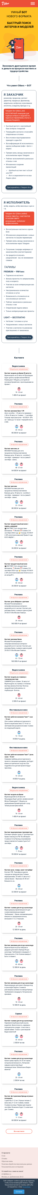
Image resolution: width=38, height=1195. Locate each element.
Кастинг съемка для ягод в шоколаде (19, 907)
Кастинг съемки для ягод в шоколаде (19, 1021)
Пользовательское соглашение (12, 1167)
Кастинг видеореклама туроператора (18, 832)
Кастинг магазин (11, 486)
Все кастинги (19, 1131)
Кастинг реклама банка (13, 639)
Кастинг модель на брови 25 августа (18, 373)
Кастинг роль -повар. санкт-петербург (19, 870)
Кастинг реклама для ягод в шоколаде (19, 945)
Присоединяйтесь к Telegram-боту (19, 187)
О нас (3, 1156)
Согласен (19, 1192)
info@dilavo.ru (6, 1174)
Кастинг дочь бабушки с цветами (17, 601)
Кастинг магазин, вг (12, 448)
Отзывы (4, 1158)
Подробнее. (27, 1187)
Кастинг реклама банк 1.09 (14, 411)
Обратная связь (7, 1161)
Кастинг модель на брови (14, 794)
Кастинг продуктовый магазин (16, 564)
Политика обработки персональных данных (17, 1164)
